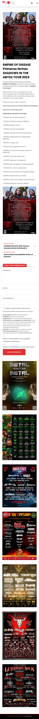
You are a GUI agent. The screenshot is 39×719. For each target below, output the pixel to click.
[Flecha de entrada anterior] (34, 246)
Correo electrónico (8, 298)
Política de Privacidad (23, 308)
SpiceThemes (28, 716)
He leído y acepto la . (17, 308)
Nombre (5, 288)
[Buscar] (37, 3)
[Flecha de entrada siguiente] (34, 256)
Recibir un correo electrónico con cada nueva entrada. (19, 347)
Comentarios (7, 270)
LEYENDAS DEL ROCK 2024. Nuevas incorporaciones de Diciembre (16, 247)
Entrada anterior (9, 243)
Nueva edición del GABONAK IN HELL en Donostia (18, 256)
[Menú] (32, 3)
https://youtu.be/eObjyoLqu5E (12, 110)
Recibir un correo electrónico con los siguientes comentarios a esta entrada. (16, 340)
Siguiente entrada (9, 252)
